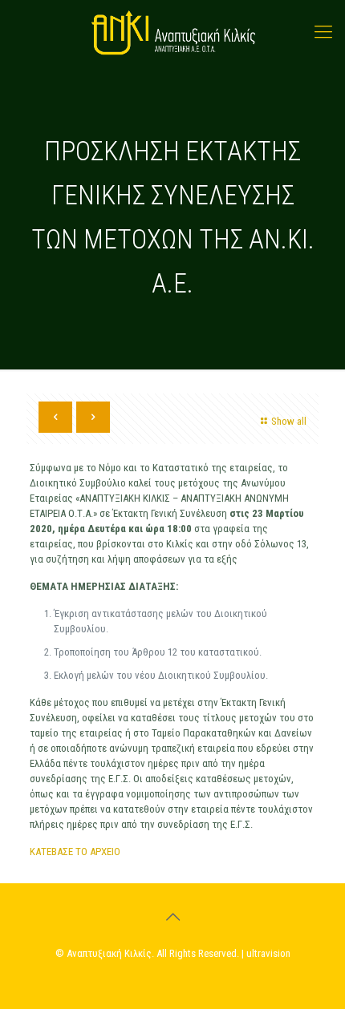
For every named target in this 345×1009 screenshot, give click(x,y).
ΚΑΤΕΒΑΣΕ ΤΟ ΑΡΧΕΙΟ (76, 852)
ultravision (268, 953)
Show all (288, 421)
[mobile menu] (323, 32)
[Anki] (172, 32)
